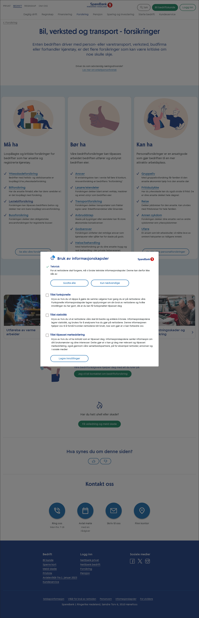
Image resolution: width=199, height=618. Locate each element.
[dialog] (99, 309)
